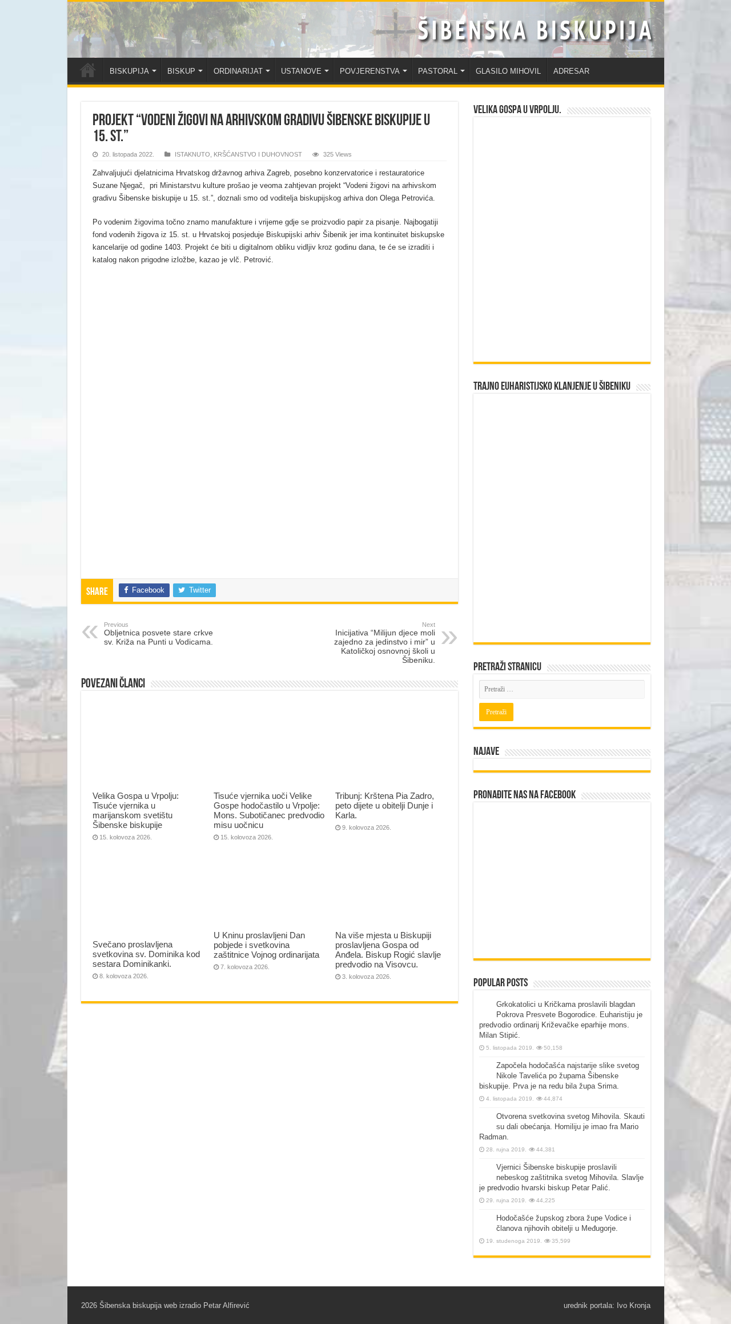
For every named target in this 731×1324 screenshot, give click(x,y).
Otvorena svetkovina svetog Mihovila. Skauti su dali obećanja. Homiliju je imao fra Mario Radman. (562, 1126)
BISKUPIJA (129, 71)
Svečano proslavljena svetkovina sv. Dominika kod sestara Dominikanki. (146, 954)
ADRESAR (571, 71)
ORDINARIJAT (238, 71)
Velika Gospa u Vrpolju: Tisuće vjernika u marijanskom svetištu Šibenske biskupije (136, 810)
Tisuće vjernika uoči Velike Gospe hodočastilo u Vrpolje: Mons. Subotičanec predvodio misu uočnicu (269, 810)
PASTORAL (437, 71)
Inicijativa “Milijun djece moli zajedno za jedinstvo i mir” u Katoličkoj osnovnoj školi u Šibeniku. (384, 643)
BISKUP (181, 71)
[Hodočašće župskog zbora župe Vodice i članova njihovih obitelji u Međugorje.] (485, 1219)
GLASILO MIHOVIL (508, 71)
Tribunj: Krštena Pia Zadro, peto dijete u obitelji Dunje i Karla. (384, 805)
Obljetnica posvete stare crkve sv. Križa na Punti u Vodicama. (158, 633)
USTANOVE (301, 71)
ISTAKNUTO (192, 154)
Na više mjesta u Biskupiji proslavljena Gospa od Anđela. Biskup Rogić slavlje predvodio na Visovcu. (388, 949)
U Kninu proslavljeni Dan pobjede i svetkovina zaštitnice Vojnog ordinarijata (266, 944)
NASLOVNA (88, 70)
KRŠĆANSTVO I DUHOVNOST (258, 154)
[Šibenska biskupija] (365, 30)
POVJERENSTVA (370, 71)
